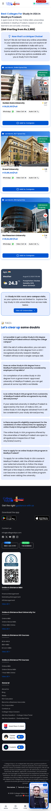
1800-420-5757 (10, 546)
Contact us (6, 708)
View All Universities (24, 310)
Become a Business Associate (13, 702)
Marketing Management (11, 597)
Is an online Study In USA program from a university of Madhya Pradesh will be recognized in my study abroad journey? (25, 396)
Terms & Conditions (25, 787)
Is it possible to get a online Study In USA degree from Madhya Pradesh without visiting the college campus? (25, 339)
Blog (3, 692)
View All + (6, 604)
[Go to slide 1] (20, 98)
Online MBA (6, 618)
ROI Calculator (7, 699)
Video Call (20, 111)
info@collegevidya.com (11, 532)
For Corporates (8, 705)
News (4, 695)
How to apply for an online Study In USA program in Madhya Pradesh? (25, 452)
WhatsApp (7, 111)
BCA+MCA (6, 641)
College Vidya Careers (11, 712)
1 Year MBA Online (8, 625)
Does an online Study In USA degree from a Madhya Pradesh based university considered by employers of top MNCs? (24, 367)
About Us (5, 689)
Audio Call (32, 111)
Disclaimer (11, 787)
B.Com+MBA (6, 648)
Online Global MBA (9, 622)
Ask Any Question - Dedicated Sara (15, 718)
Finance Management (10, 594)
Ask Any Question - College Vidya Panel (17, 715)
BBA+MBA (5, 645)
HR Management (8, 600)
